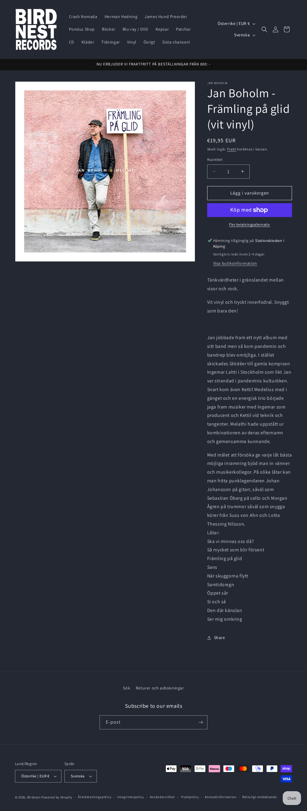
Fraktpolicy (190, 797)
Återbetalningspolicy (94, 797)
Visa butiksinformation (235, 263)
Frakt (231, 149)
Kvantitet (215, 159)
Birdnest (34, 797)
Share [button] (219, 637)
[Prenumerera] (200, 722)
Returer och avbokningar (160, 688)
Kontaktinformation (221, 797)
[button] (264, 29)
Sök (126, 688)
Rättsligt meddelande (259, 797)
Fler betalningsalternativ (249, 224)
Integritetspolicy (130, 797)
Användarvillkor (162, 797)
